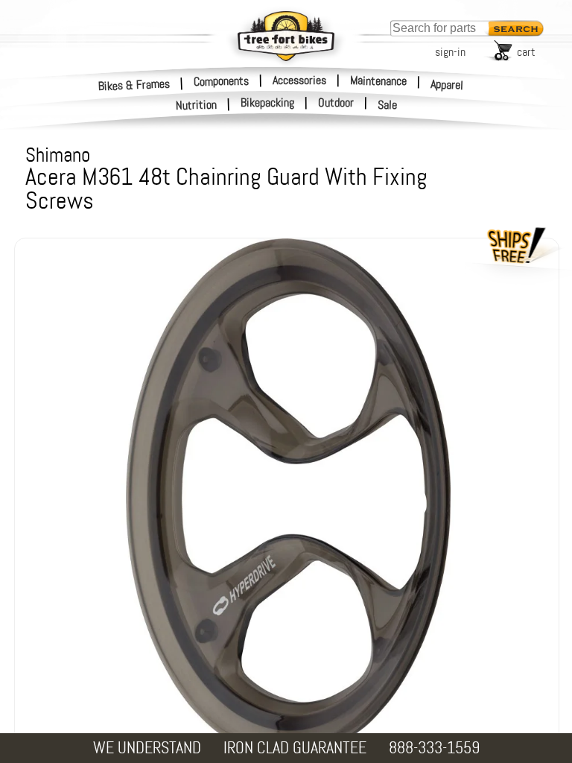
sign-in (450, 52)
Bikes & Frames (134, 84)
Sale (388, 105)
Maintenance (378, 80)
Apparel (447, 84)
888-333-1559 (434, 748)
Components (221, 80)
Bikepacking (267, 103)
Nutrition (196, 104)
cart (526, 52)
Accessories (299, 80)
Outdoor (336, 103)
